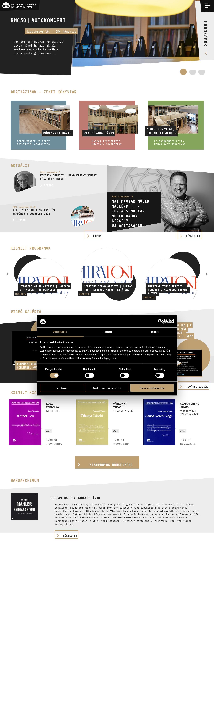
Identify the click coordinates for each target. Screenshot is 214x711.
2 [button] (192, 73)
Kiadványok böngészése (111, 465)
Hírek (97, 236)
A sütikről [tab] (154, 331)
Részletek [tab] (107, 331)
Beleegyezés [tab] (60, 331)
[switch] (89, 375)
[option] (107, 37)
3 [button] (201, 73)
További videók (197, 386)
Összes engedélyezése (152, 387)
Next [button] (207, 274)
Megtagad (62, 387)
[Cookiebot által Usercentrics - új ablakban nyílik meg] (160, 321)
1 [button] (183, 72)
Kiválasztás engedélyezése (107, 387)
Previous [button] (7, 274)
